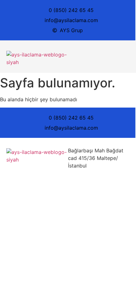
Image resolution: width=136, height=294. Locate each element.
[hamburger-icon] (122, 56)
